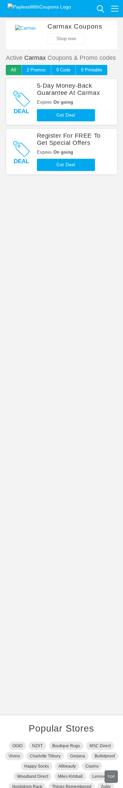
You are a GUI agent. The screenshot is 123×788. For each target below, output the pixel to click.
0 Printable (91, 69)
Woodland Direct (32, 776)
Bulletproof (105, 756)
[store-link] (25, 35)
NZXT (37, 745)
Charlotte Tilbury (45, 756)
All (13, 69)
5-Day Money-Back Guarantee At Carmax (68, 89)
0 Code (63, 69)
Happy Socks (36, 766)
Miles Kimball (70, 776)
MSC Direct (100, 745)
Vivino (14, 756)
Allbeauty (67, 766)
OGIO (17, 745)
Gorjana (77, 756)
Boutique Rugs (66, 745)
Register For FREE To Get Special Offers (69, 139)
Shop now (66, 38)
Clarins (92, 766)
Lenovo (99, 776)
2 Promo (36, 69)
